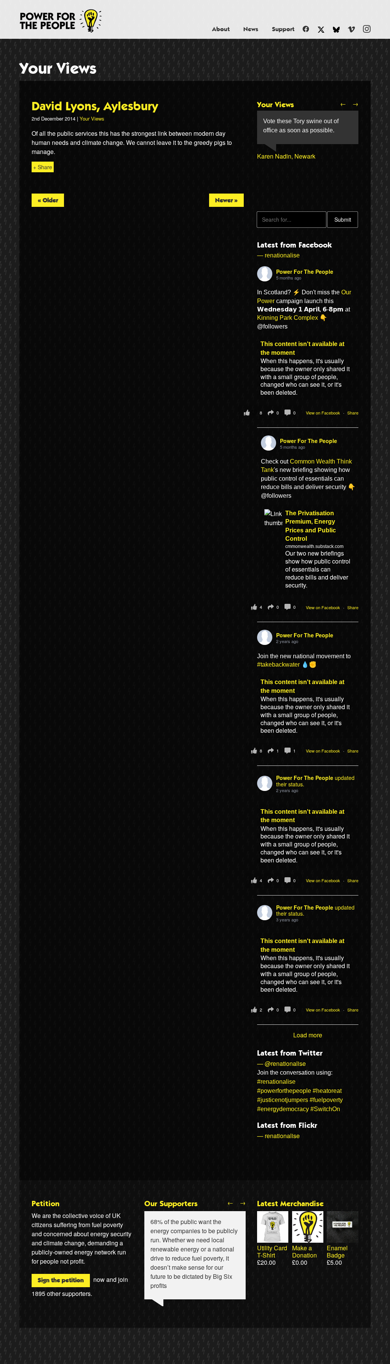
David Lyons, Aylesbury (95, 106)
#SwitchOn (325, 1109)
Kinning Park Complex (287, 317)
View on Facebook (323, 413)
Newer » (226, 200)
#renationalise (276, 1081)
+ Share (42, 167)
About (221, 29)
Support (283, 29)
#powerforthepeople (284, 1091)
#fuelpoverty (326, 1100)
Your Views (58, 69)
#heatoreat (327, 1091)
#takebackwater (278, 664)
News (250, 29)
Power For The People (69, 21)
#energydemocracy (283, 1109)
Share (352, 413)
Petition (45, 1204)
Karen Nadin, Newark (286, 156)
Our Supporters (171, 1204)
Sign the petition (61, 1280)
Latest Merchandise (290, 1204)
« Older (48, 200)
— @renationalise (281, 1063)
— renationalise (278, 255)
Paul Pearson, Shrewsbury (293, 192)
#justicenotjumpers (282, 1100)
